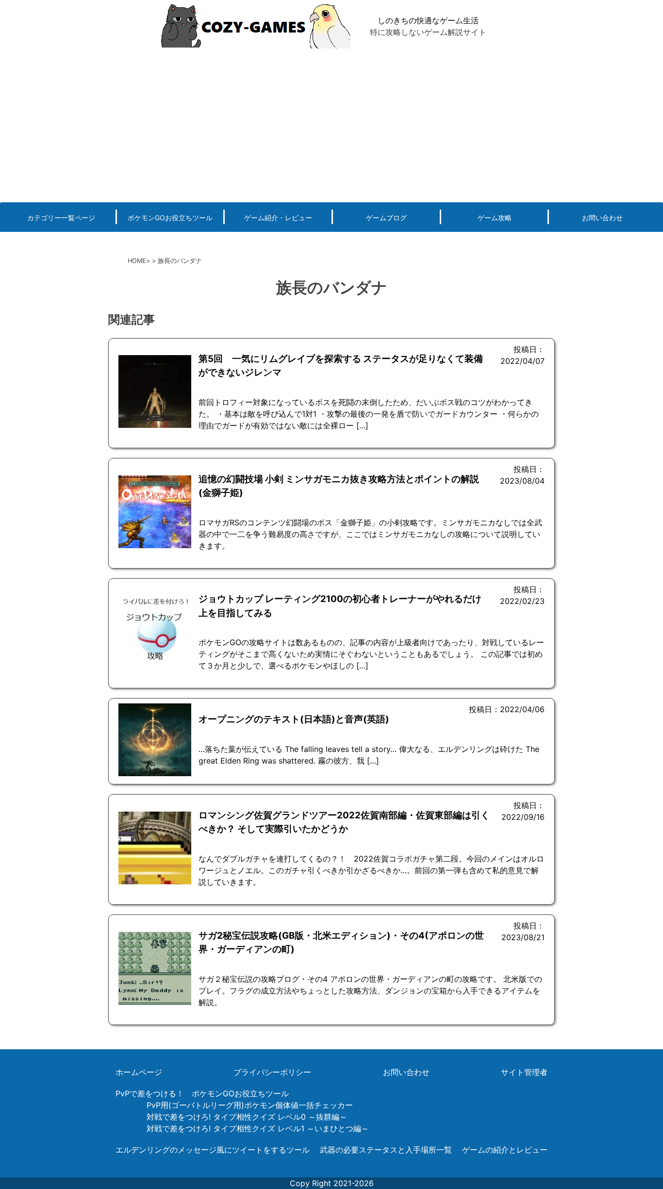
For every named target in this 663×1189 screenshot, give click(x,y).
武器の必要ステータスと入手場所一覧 (386, 1150)
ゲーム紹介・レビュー (278, 217)
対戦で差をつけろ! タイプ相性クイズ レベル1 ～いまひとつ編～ (258, 1128)
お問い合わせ (602, 217)
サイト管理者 (524, 1072)
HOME (137, 260)
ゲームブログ (386, 217)
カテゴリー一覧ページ (61, 217)
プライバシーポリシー (272, 1072)
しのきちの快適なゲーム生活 (428, 20)
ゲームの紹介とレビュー (504, 1150)
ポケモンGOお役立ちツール (170, 217)
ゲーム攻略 (495, 217)
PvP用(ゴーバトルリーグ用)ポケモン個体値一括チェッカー (250, 1105)
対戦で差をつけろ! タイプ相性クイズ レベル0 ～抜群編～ (247, 1117)
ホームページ (139, 1072)
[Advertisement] (331, 125)
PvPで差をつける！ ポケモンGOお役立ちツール (202, 1093)
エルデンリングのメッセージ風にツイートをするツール (213, 1150)
